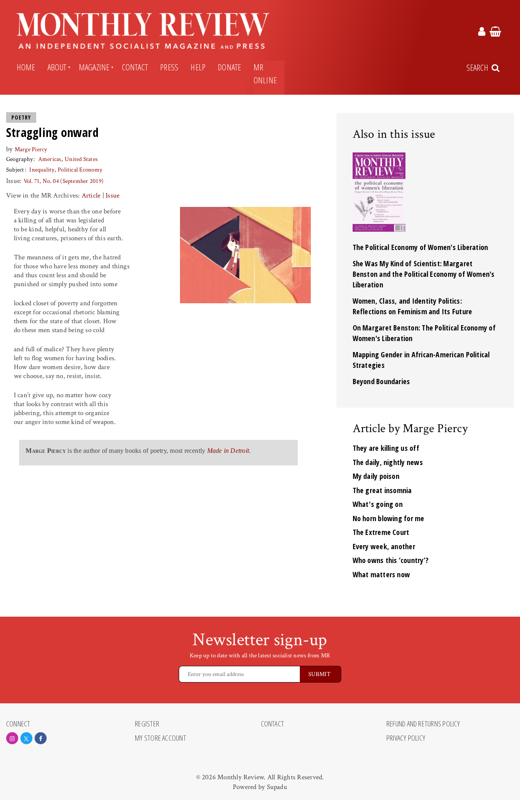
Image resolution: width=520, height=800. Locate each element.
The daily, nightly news (388, 462)
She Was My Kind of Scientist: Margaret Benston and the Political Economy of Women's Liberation (424, 274)
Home (26, 67)
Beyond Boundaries (381, 381)
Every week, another (384, 546)
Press (169, 67)
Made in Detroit (228, 450)
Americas (49, 159)
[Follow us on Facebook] (41, 738)
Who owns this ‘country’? (391, 560)
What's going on (378, 504)
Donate (229, 67)
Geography (19, 159)
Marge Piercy (31, 149)
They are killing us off (386, 448)
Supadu (277, 787)
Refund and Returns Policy (423, 724)
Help (198, 67)
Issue (112, 195)
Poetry (21, 117)
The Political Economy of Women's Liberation (420, 247)
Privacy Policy (405, 738)
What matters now (381, 574)
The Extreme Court (381, 532)
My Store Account (160, 738)
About (57, 67)
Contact (135, 67)
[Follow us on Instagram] (12, 738)
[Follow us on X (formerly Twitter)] (26, 738)
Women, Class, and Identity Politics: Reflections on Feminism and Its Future (412, 306)
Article (91, 195)
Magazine (94, 67)
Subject (15, 170)
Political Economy (80, 170)
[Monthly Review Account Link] (482, 32)
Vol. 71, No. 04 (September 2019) (64, 181)
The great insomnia (382, 490)
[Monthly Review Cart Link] (495, 32)
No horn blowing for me (389, 518)
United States (81, 159)
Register (147, 724)
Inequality (41, 170)
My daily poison (376, 476)
